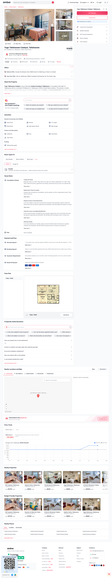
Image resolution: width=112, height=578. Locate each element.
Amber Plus (61, 558)
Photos (9, 43)
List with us (44, 561)
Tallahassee (21, 6)
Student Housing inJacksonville (89, 531)
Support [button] (84, 2)
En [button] (93, 2)
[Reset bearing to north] (6, 409)
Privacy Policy (80, 558)
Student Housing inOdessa (62, 534)
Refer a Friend (45, 556)
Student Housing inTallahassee (11, 531)
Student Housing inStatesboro (89, 534)
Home (5, 6)
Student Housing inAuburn (10, 534)
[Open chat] (109, 575)
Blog (60, 550)
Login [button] (100, 2)
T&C (78, 556)
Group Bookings (46, 558)
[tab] (8, 373)
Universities (45, 567)
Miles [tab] (93, 369)
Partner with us (45, 564)
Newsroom (61, 556)
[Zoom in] (6, 404)
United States (12, 6)
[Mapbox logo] (8, 412)
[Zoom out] (6, 407)
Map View (18, 43)
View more (27, 245)
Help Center (80, 550)
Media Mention (62, 561)
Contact (79, 553)
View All (59, 61)
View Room (66, 315)
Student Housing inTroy (62, 531)
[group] (49, 294)
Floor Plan (28, 43)
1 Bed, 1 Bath (9, 278)
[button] (17, 555)
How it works (45, 553)
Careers (44, 570)
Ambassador (62, 564)
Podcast (61, 553)
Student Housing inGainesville (37, 531)
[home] (7, 2)
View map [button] (24, 55)
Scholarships (62, 567)
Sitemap (79, 561)
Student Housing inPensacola (36, 534)
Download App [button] (74, 2)
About (43, 550)
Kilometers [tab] (103, 369)
